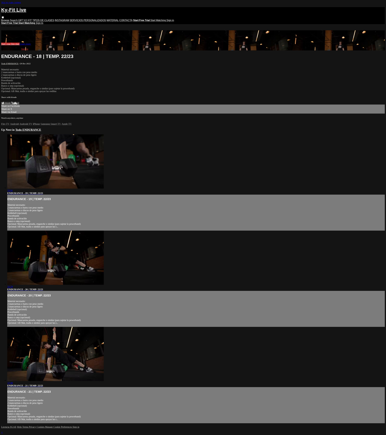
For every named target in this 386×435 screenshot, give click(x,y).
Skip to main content (11, 2)
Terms (25, 427)
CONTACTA (126, 20)
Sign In (39, 23)
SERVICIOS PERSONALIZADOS (88, 20)
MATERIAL (113, 20)
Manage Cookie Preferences (59, 427)
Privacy (33, 427)
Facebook (6, 103)
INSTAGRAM (62, 20)
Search (14, 20)
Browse (5, 20)
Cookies (41, 427)
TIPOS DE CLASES (43, 20)
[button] (3, 17)
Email (16, 103)
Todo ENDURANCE (10, 64)
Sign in (170, 20)
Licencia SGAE (8, 427)
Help (19, 427)
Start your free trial (10, 44)
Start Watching (158, 20)
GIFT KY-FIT (25, 20)
